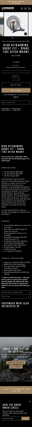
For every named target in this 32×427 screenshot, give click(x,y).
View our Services (16, 362)
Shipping (9, 67)
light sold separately (16, 243)
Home (3, 41)
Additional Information (13, 292)
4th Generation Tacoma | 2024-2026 (18, 41)
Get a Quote (16, 367)
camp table (19, 157)
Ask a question (9, 102)
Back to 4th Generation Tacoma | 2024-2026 (17, 390)
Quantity (16, 76)
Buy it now (16, 90)
